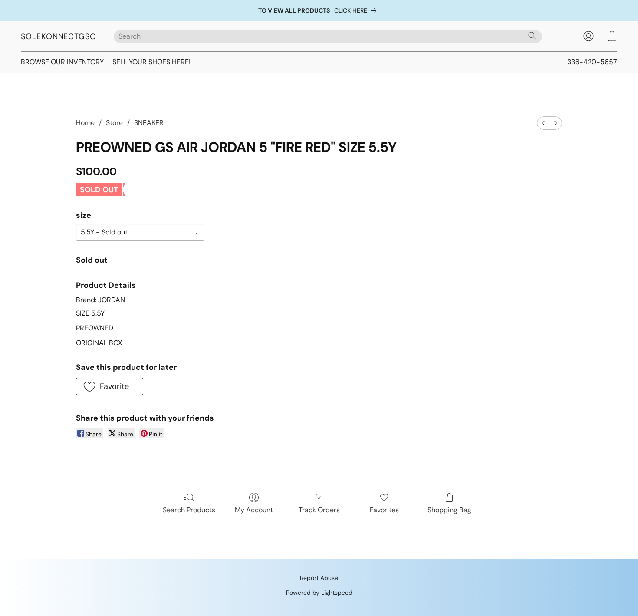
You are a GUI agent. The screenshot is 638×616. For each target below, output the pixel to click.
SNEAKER (149, 122)
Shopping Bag (449, 509)
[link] (357, 10)
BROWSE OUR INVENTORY (62, 61)
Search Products (189, 509)
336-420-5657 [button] (592, 61)
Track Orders (319, 509)
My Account (254, 509)
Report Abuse (319, 578)
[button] (58, 36)
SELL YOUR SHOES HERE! (151, 61)
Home (85, 122)
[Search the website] (532, 36)
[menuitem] (543, 123)
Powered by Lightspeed (319, 592)
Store (114, 122)
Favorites (384, 509)
